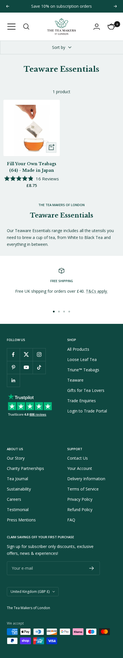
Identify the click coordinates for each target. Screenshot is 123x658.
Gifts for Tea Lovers (85, 390)
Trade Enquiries (81, 400)
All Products (78, 349)
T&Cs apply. (97, 291)
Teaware (75, 380)
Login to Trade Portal (87, 411)
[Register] (91, 568)
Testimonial (18, 509)
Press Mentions (21, 520)
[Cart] (111, 26)
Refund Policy (79, 509)
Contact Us (77, 458)
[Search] (26, 26)
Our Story (16, 458)
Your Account (79, 468)
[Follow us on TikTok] (39, 367)
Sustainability (19, 489)
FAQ (71, 520)
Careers (14, 499)
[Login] (96, 26)
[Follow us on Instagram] (39, 354)
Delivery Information (86, 478)
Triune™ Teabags (83, 369)
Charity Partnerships (25, 468)
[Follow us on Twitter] (26, 354)
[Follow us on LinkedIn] (13, 380)
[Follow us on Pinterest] (13, 367)
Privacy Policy (79, 499)
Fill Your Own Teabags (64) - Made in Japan (31, 167)
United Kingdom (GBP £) (30, 591)
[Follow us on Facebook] (13, 354)
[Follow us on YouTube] (26, 367)
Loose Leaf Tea (82, 359)
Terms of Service (83, 489)
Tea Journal (17, 478)
